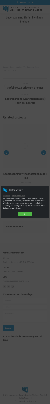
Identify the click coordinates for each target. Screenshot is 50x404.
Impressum (6, 196)
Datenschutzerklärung (18, 196)
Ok (25, 214)
